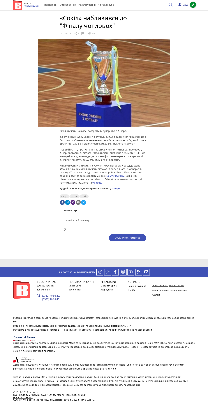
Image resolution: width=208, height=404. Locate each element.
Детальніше (43, 289)
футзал (74, 196)
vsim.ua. (97, 182)
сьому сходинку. (115, 176)
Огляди (131, 289)
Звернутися (75, 289)
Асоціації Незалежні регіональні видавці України (59, 325)
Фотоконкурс (106, 4)
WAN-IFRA (126, 325)
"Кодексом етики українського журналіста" (72, 317)
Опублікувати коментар (127, 237)
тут (14, 321)
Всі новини (50, 4)
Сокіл (84, 196)
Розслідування (87, 4)
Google (116, 188)
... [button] (117, 4)
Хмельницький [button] (31, 6)
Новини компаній (137, 285)
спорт (64, 196)
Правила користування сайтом (168, 285)
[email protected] (23, 397)
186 (91, 33)
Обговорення (68, 4)
